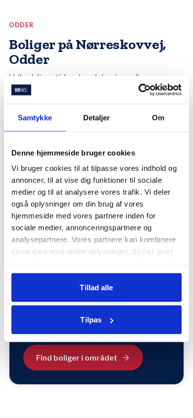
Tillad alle (96, 287)
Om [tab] (158, 117)
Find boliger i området (76, 357)
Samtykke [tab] (35, 117)
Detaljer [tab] (96, 117)
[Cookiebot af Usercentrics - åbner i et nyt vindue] (139, 90)
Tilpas (90, 319)
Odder (21, 25)
